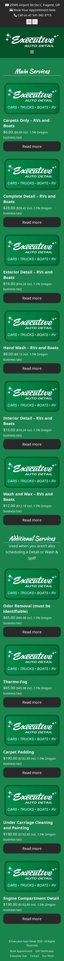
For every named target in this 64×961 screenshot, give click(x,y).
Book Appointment (21, 951)
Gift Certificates (44, 951)
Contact (34, 956)
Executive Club (18, 956)
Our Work (48, 956)
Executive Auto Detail (23, 941)
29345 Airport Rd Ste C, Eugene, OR (34, 5)
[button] (32, 52)
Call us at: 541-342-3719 (34, 15)
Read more (32, 146)
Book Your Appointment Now (34, 10)
